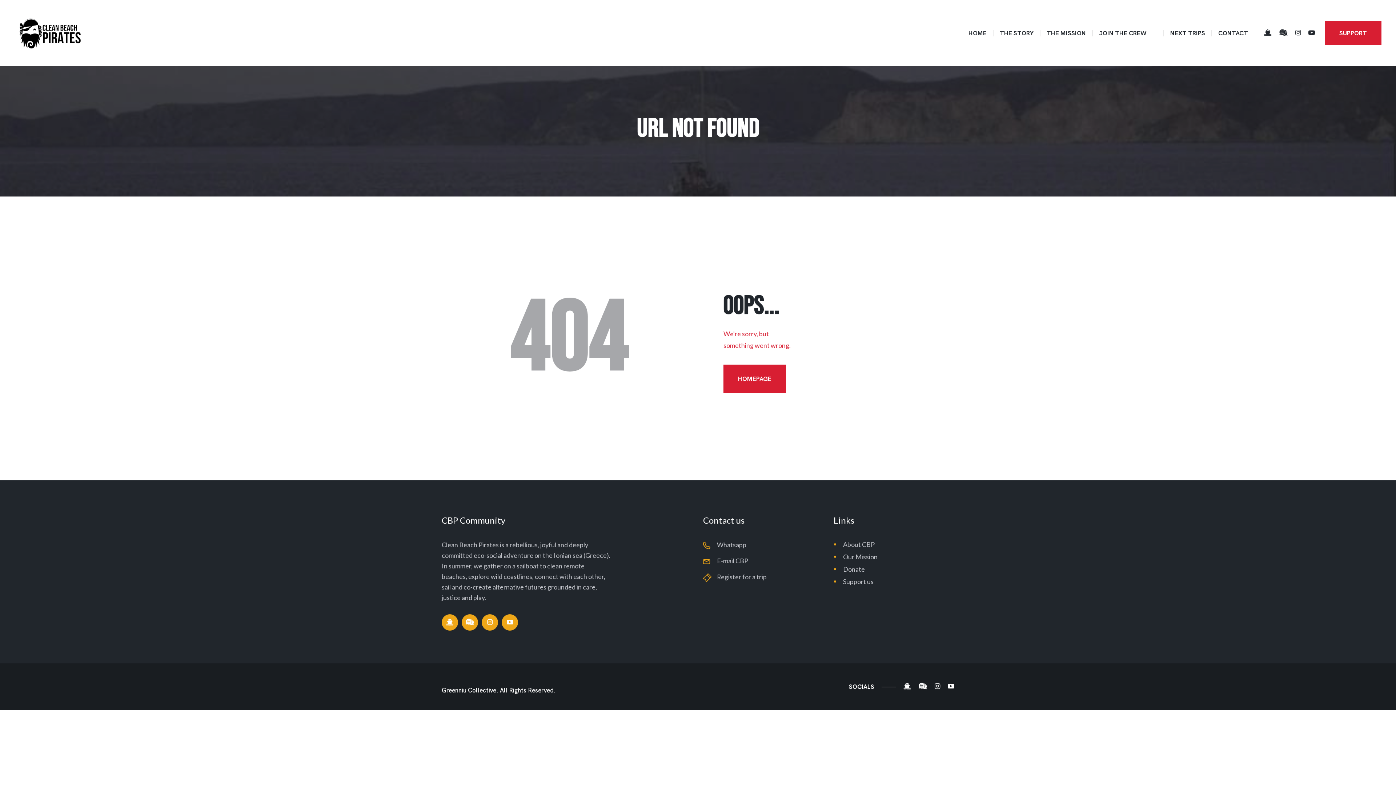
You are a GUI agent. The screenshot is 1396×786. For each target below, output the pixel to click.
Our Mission (860, 557)
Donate (854, 569)
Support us (858, 581)
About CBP (859, 544)
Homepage (754, 379)
